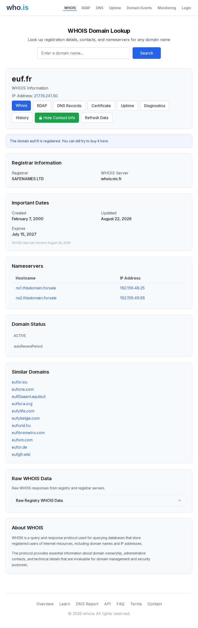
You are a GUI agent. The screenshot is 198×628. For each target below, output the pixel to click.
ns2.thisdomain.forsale (36, 297)
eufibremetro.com (28, 432)
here (104, 141)
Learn (64, 603)
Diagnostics (154, 105)
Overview (45, 603)
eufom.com (22, 439)
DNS (99, 8)
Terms (136, 603)
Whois (21, 105)
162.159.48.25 (132, 288)
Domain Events (139, 8)
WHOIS (70, 8)
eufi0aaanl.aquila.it (28, 396)
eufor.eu (19, 382)
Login (186, 8)
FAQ (120, 603)
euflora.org (22, 403)
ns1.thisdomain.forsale (36, 288)
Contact (155, 603)
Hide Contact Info (59, 117)
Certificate (101, 105)
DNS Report (87, 603)
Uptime (115, 8)
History (22, 117)
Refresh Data (96, 117)
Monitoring (167, 8)
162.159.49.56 (132, 297)
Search (146, 53)
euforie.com (23, 389)
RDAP (86, 8)
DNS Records (69, 105)
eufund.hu (21, 425)
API (107, 603)
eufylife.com (23, 411)
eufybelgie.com (26, 418)
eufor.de (19, 447)
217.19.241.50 (46, 95)
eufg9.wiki (21, 454)
